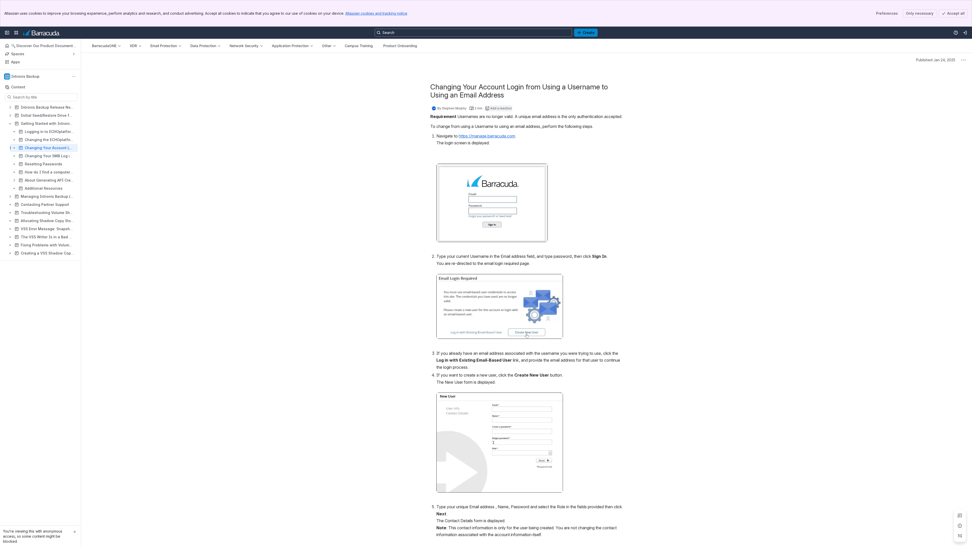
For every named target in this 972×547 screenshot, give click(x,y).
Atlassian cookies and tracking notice (376, 13)
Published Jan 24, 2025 (935, 60)
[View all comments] (960, 516)
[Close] (75, 532)
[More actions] (74, 76)
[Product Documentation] (41, 33)
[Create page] (960, 536)
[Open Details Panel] (960, 526)
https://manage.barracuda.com (487, 136)
